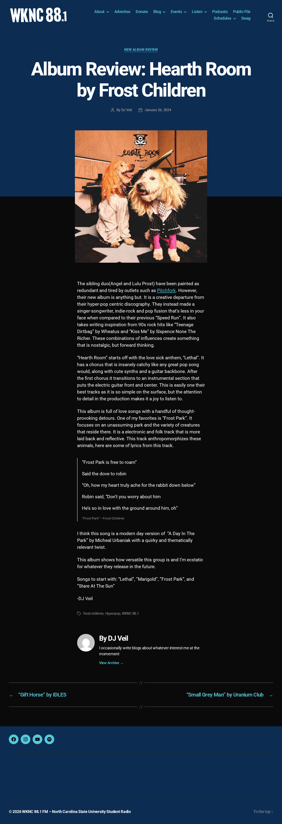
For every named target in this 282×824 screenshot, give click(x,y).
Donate (142, 11)
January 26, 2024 (158, 110)
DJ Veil (126, 110)
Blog (157, 11)
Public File (241, 11)
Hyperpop (112, 613)
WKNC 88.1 (130, 613)
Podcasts (220, 11)
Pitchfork (166, 290)
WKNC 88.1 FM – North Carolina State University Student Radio (76, 811)
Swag (245, 18)
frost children (93, 613)
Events (176, 11)
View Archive (111, 663)
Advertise (122, 11)
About (99, 11)
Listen (197, 11)
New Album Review (141, 50)
